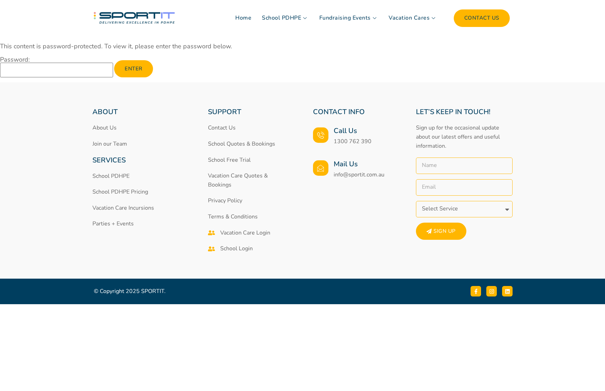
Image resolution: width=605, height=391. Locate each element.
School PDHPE (281, 18)
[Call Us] (320, 135)
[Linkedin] (507, 291)
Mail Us (346, 164)
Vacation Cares (409, 18)
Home (243, 18)
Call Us (345, 130)
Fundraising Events (345, 18)
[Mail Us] (320, 168)
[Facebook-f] (476, 291)
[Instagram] (491, 291)
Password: (15, 60)
